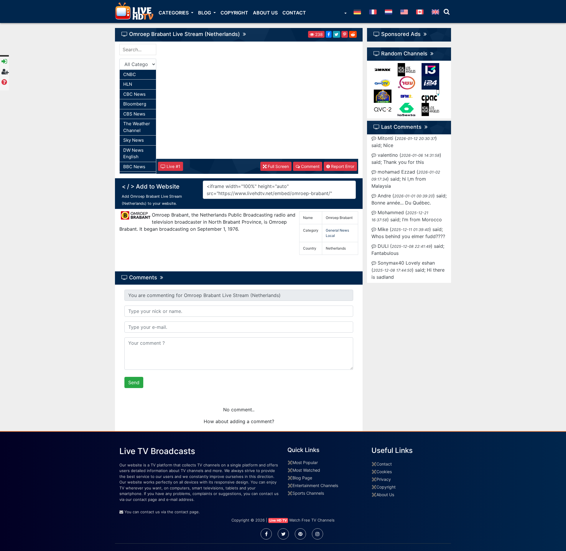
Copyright (234, 13)
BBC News (134, 166)
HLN (127, 84)
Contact (294, 13)
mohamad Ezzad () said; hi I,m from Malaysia (405, 179)
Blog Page (302, 477)
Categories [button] (174, 13)
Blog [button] (205, 13)
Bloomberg (134, 104)
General (332, 230)
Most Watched (306, 470)
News (344, 230)
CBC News (134, 94)
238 (318, 34)
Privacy (383, 479)
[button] (345, 14)
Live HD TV (278, 520)
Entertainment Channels (315, 485)
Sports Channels (308, 493)
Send (133, 382)
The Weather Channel (136, 127)
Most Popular (305, 462)
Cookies (384, 471)
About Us (265, 13)
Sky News (133, 140)
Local (330, 235)
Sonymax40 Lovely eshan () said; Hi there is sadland (408, 270)
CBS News (134, 114)
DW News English (133, 153)
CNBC (129, 74)
